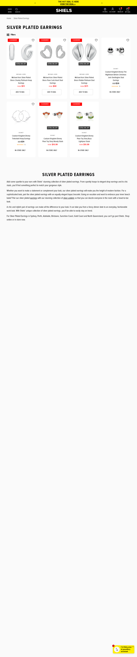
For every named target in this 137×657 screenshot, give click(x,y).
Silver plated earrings (21, 18)
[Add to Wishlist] (33, 40)
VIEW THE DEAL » (67, 4)
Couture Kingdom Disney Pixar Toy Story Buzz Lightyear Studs (84, 139)
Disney (115, 69)
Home (9, 18)
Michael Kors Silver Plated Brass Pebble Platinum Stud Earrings (84, 80)
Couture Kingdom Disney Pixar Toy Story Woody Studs (52, 140)
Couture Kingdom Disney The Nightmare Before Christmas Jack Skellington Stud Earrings (116, 76)
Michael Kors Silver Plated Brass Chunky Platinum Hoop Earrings (21, 80)
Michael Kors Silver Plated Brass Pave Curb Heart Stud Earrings (53, 80)
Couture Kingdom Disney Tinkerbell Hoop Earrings (21, 137)
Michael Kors (21, 74)
